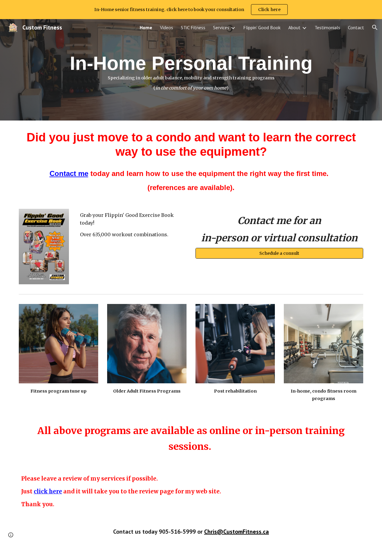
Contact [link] (356, 27)
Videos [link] (166, 27)
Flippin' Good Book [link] (262, 27)
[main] (191, 70)
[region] (191, 9)
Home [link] (146, 27)
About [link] (294, 27)
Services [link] (221, 27)
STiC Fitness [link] (193, 27)
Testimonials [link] (327, 27)
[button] (375, 27)
